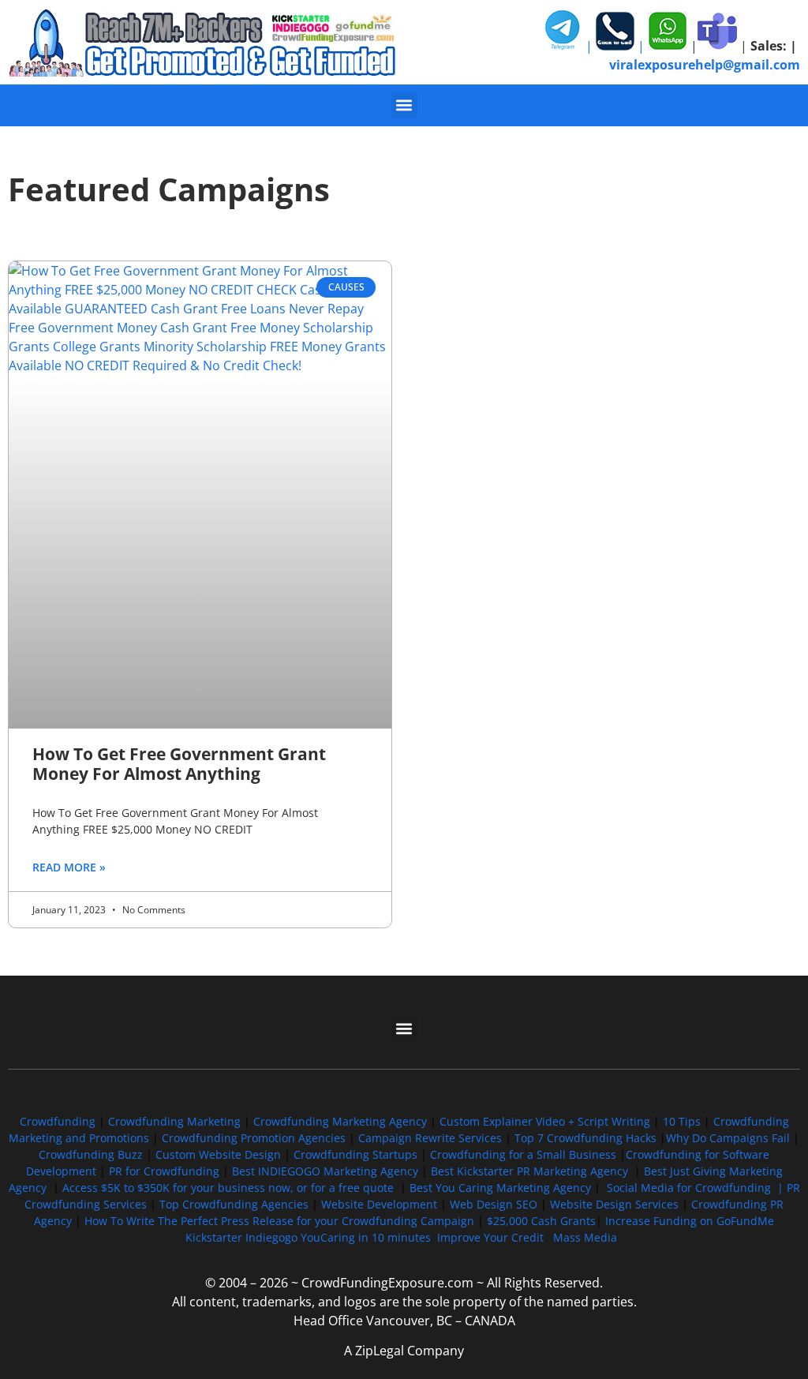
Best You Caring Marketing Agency (500, 1187)
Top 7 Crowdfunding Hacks (585, 1137)
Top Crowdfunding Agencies (234, 1204)
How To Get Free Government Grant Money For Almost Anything (179, 764)
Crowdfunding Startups (355, 1154)
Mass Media (585, 1237)
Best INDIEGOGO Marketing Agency (325, 1171)
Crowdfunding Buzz (91, 1154)
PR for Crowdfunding (164, 1171)
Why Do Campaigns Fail (728, 1137)
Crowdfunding (57, 1121)
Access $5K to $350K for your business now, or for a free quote (228, 1187)
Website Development (379, 1204)
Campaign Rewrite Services (430, 1137)
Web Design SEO (493, 1204)
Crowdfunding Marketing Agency (340, 1121)
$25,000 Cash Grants (541, 1220)
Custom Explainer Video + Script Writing (545, 1121)
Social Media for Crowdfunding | (697, 1187)
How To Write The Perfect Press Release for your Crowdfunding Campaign (279, 1220)
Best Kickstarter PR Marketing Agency (529, 1171)
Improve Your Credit (492, 1237)
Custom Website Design (218, 1154)
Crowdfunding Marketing (176, 1121)
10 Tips (682, 1121)
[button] (404, 105)
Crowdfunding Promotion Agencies (254, 1137)
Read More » (69, 867)
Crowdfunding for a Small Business (523, 1154)
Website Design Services (614, 1204)
